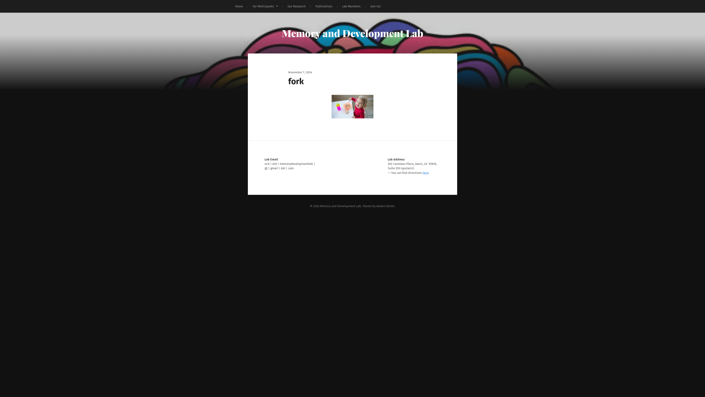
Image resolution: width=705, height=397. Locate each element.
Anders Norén (385, 206)
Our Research (297, 6)
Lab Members (351, 6)
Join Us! (375, 6)
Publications (323, 6)
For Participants (263, 6)
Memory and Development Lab (352, 33)
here (426, 173)
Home (239, 6)
